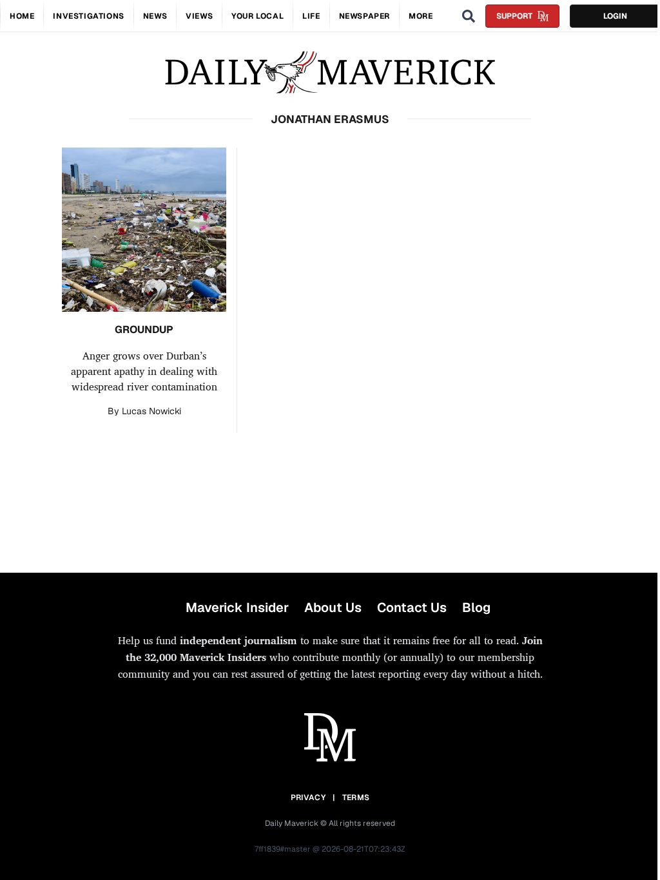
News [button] (155, 16)
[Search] (468, 16)
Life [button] (311, 16)
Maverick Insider (237, 607)
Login (615, 16)
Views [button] (199, 16)
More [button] (420, 16)
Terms (356, 797)
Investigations (88, 16)
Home (22, 16)
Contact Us (412, 607)
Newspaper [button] (364, 16)
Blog (476, 607)
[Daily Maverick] (330, 72)
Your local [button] (257, 16)
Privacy (308, 797)
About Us (333, 607)
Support (514, 16)
